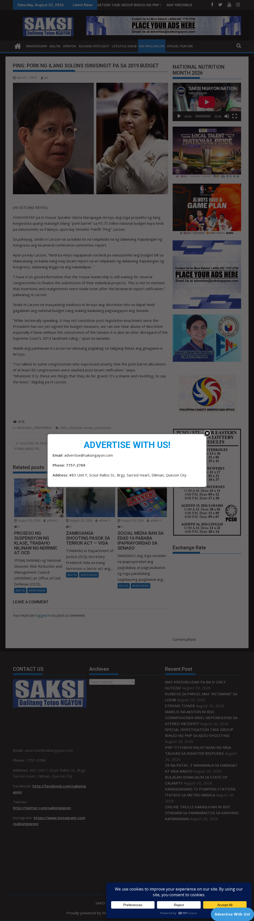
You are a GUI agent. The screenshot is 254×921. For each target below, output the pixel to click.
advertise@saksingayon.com (88, 455)
